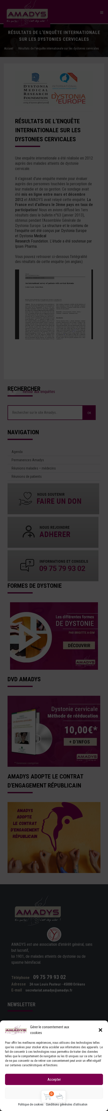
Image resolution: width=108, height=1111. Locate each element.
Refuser (54, 1093)
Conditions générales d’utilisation (66, 1104)
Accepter (54, 1079)
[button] (100, 1030)
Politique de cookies (30, 1104)
